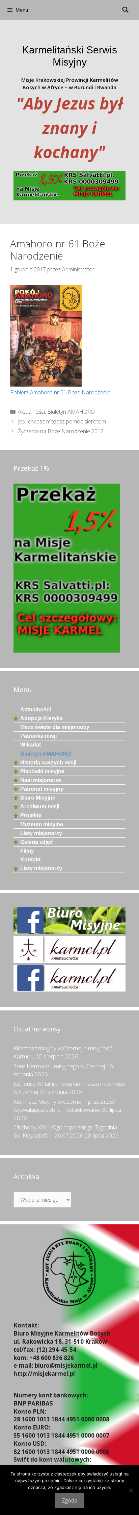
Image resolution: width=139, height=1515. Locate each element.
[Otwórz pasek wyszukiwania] (125, 10)
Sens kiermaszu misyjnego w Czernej (59, 1066)
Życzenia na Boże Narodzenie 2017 (61, 431)
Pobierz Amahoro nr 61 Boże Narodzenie (60, 392)
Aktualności (31, 411)
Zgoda (69, 1500)
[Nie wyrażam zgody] (130, 1490)
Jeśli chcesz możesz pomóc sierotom (62, 421)
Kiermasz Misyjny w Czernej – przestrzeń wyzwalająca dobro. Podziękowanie (64, 1106)
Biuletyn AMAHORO (71, 411)
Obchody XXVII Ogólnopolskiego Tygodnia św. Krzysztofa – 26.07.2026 (65, 1131)
